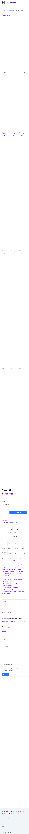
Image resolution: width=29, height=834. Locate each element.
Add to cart (19, 512)
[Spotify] (14, 813)
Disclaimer (4, 824)
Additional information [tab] (14, 532)
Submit (5, 674)
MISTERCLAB (11, 2)
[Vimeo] (18, 813)
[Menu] (26, 2)
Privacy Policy (13, 664)
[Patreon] (20, 811)
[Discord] (7, 813)
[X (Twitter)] (4, 811)
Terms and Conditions (6, 818)
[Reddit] (18, 811)
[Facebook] (2, 811)
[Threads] (11, 813)
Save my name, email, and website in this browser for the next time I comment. (14, 669)
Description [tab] (14, 529)
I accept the (10, 664)
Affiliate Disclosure (5, 826)
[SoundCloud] (16, 813)
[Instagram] (7, 811)
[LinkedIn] (25, 811)
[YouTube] (9, 811)
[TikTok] (11, 811)
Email (4, 639)
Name (4, 631)
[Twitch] (16, 811)
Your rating (4, 627)
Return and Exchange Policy (7, 820)
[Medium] (14, 811)
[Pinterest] (23, 811)
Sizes (3, 501)
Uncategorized (13, 522)
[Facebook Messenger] (2, 813)
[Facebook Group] (4, 813)
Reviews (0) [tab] (14, 536)
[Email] (9, 813)
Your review (5, 646)
